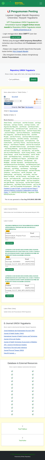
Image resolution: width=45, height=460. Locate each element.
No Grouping (29, 107)
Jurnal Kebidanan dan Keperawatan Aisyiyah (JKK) (19, 330)
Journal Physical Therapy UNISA (14, 350)
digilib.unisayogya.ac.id (22, 30)
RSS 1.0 (38, 101)
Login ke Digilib (15, 37)
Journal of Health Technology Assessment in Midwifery (20, 342)
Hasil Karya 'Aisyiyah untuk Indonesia (15, 347)
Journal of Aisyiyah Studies (12, 339)
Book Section (14, 111)
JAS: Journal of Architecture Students (15, 345)
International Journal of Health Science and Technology (20, 336)
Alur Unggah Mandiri (20, 51)
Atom (39, 99)
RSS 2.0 (38, 103)
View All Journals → (10, 353)
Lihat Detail (9, 243)
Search (33, 79)
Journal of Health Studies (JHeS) (14, 333)
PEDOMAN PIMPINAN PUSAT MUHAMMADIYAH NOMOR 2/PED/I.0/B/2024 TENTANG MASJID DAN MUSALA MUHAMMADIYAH (22, 227)
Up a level (15, 96)
